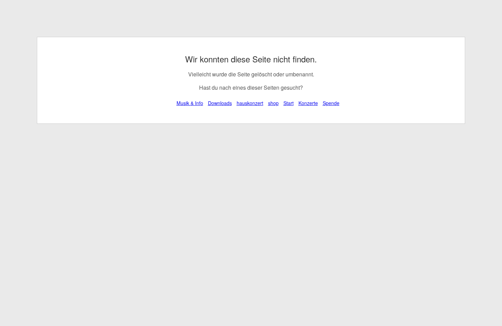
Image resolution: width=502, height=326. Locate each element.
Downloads (220, 103)
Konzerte (308, 103)
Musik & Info (190, 103)
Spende (331, 103)
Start (288, 103)
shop (273, 103)
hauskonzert (250, 103)
